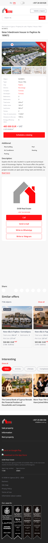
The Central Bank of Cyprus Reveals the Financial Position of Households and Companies (17, 402)
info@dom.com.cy (40, 422)
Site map (5, 485)
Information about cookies (11, 496)
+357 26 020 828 (39, 3)
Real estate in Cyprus (8, 27)
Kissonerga (21, 88)
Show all (41, 302)
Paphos (30, 27)
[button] (43, 54)
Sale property (7, 428)
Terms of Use (7, 492)
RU (11, 3)
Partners (5, 481)
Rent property (8, 437)
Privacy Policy (7, 489)
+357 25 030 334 (39, 420)
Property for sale (21, 27)
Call (24, 217)
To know (21, 91)
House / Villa (37, 27)
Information (7, 432)
